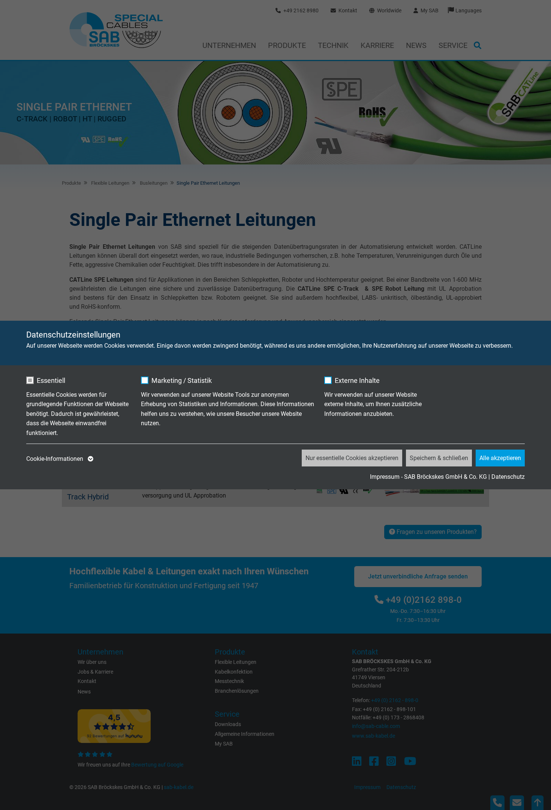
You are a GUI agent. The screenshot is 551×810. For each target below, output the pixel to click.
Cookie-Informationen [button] (55, 458)
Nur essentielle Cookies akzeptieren (351, 458)
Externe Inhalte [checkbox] (357, 380)
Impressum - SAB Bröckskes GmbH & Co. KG (428, 476)
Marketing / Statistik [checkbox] (181, 380)
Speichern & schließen (439, 458)
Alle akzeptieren (500, 458)
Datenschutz (508, 476)
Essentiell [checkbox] (51, 380)
